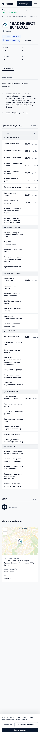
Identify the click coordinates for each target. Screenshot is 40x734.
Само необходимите (26, 724)
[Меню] (36, 4)
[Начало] (2, 10)
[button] (20, 541)
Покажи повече (21, 720)
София (26, 10)
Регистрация (24, 4)
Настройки (8, 724)
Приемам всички (20, 730)
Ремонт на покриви (14, 10)
